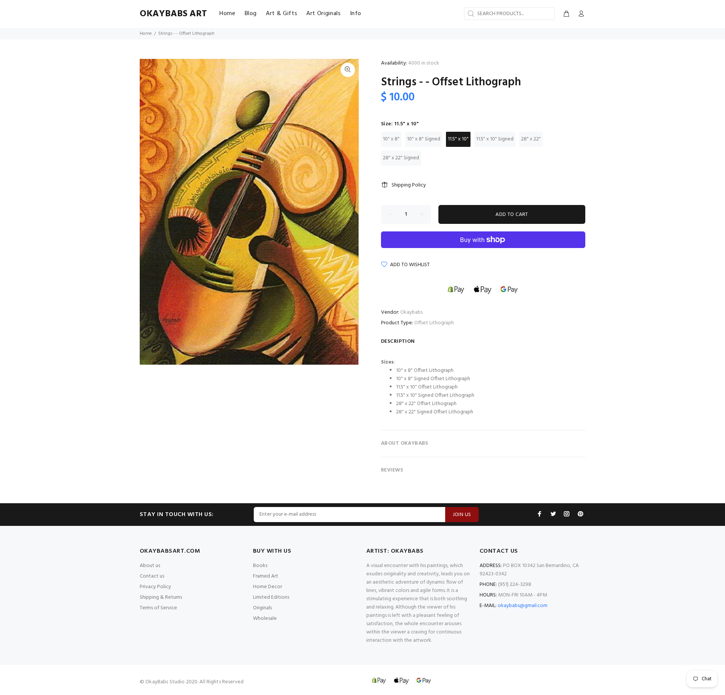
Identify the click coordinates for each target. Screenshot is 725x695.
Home (146, 33)
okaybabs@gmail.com (523, 605)
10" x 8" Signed (423, 139)
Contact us (152, 576)
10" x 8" (391, 139)
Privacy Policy (155, 587)
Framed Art (265, 576)
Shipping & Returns (161, 597)
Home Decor (267, 587)
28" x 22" (531, 139)
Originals (262, 608)
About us (150, 565)
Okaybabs (411, 312)
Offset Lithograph (434, 323)
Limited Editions (271, 597)
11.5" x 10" (458, 139)
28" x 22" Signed (401, 158)
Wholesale (265, 618)
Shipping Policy (409, 185)
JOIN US (462, 514)
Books (260, 565)
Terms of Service (158, 608)
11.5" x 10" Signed (495, 139)
